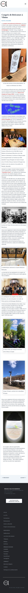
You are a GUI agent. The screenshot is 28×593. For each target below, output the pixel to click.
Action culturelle (8, 524)
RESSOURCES (7, 530)
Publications (7, 533)
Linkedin (6, 549)
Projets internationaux (9, 526)
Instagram (6, 558)
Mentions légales (8, 564)
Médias (5, 541)
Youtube (6, 554)
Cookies (6, 567)
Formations (6, 518)
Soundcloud (6, 556)
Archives (6, 544)
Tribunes (6, 539)
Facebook (6, 551)
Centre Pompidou (6, 119)
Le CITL (5, 515)
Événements (7, 521)
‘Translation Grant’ (6, 172)
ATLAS (5, 512)
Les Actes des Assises (9, 536)
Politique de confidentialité (11, 569)
